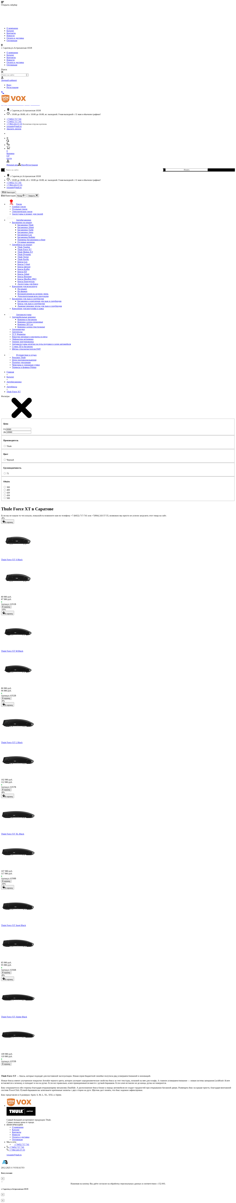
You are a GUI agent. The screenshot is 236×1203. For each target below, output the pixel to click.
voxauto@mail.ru (14, 126)
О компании (12, 28)
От (4, 429)
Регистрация (12, 87)
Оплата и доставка (15, 38)
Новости (11, 35)
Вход (9, 85)
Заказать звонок (14, 129)
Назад (20, 196)
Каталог (10, 31)
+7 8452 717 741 (14, 119)
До (4, 432)
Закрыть (32, 196)
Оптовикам (12, 40)
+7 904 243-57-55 (14, 124)
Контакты (11, 33)
